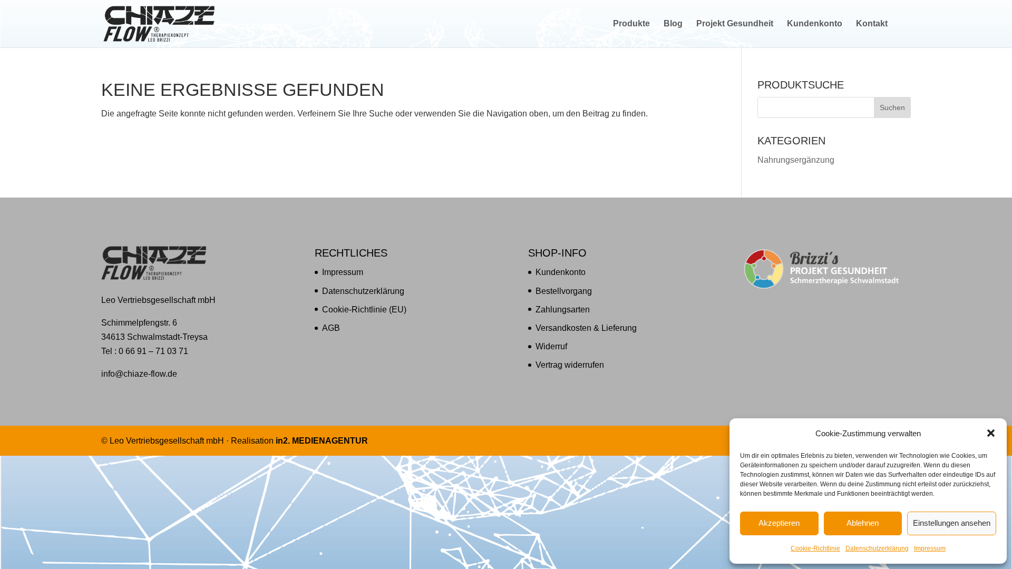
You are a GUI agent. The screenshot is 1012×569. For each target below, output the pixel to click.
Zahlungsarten (563, 309)
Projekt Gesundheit (734, 24)
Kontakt (872, 24)
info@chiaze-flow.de (139, 373)
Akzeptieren (779, 522)
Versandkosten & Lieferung (586, 327)
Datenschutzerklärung (877, 548)
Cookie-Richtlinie (815, 548)
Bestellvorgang (564, 291)
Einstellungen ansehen (951, 522)
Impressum (930, 548)
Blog (673, 24)
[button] (991, 433)
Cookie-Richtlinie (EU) (364, 309)
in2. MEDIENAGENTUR (322, 440)
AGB (331, 327)
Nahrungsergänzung (795, 159)
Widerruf (551, 346)
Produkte (631, 24)
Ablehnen (862, 522)
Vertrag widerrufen (570, 364)
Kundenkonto (814, 24)
